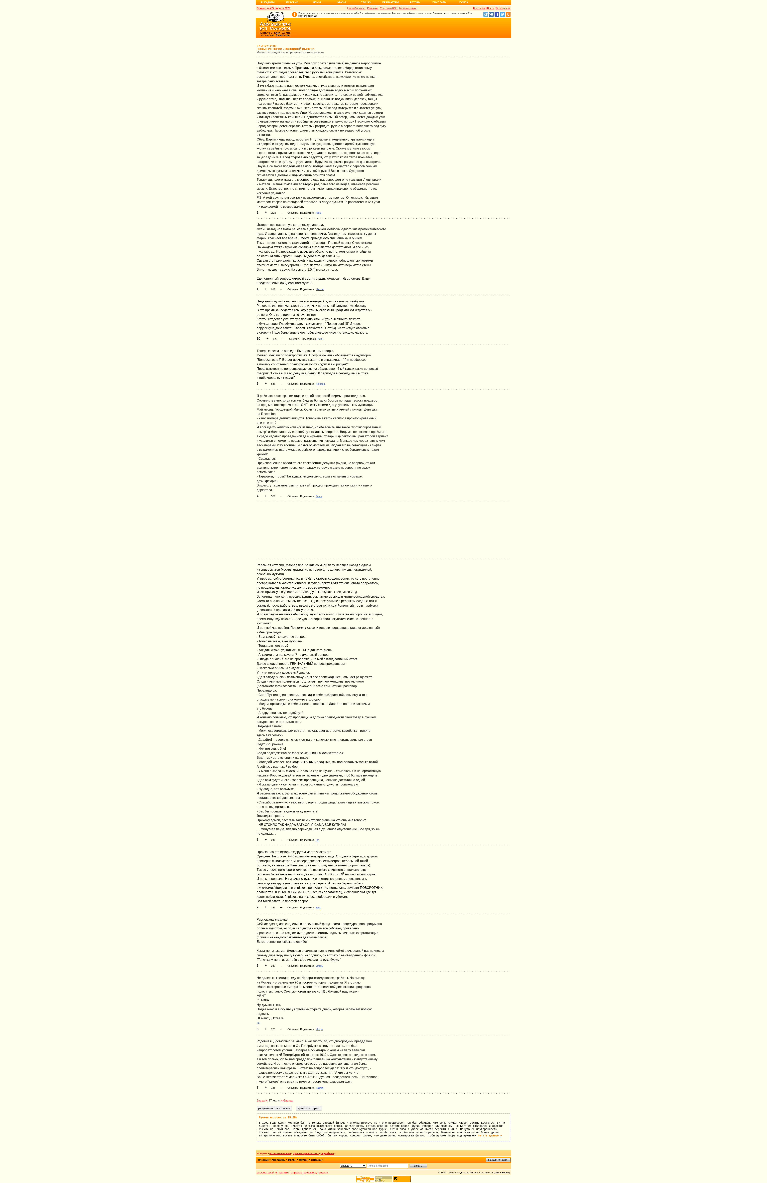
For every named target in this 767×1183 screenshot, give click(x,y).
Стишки (366, 2)
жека (318, 212)
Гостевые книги (407, 8)
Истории (292, 2)
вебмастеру (310, 1172)
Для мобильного (356, 8)
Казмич (320, 1087)
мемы (292, 1160)
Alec (318, 907)
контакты (284, 1172)
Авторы (415, 2)
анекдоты (278, 1160)
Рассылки (372, 8)
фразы (303, 1160)
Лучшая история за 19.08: (278, 1117)
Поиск (463, 2)
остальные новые (280, 1153)
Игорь (319, 966)
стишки (316, 1160)
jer (317, 840)
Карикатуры (390, 2)
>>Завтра (286, 1100)
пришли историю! (498, 1159)
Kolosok (320, 384)
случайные (327, 1153)
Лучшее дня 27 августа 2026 (273, 8)
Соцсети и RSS (388, 8)
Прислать (439, 2)
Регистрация (503, 8)
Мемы (317, 2)
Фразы (341, 2)
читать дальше (490, 1135)
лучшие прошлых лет (306, 1153)
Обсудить (292, 212)
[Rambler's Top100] (365, 1179)
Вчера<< (262, 1100)
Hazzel (320, 289)
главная (263, 1160)
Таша (319, 496)
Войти (490, 8)
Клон (320, 339)
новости (323, 1172)
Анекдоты (268, 2)
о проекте (296, 1172)
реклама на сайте (267, 1172)
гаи (258, 1023)
